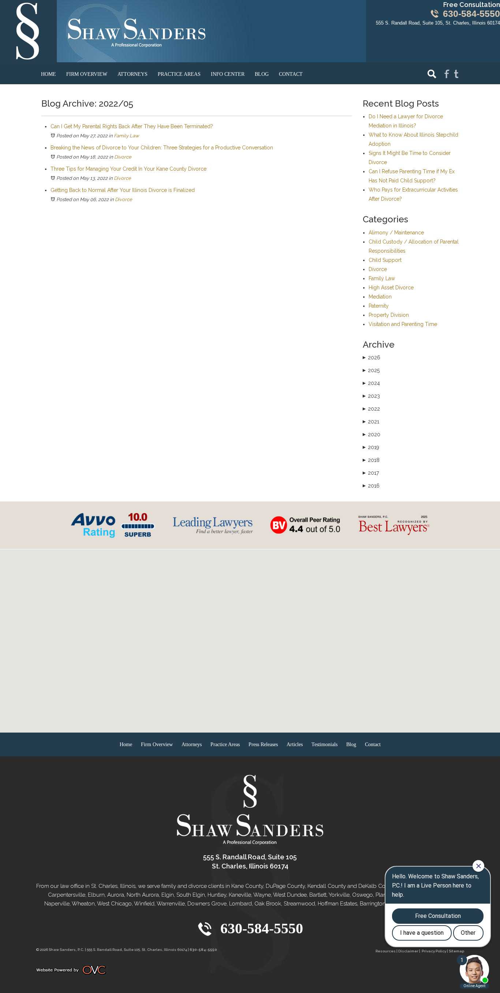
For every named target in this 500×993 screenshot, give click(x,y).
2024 (371, 383)
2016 (371, 486)
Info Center (228, 74)
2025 (371, 370)
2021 (371, 422)
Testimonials (324, 744)
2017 (371, 473)
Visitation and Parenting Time (403, 324)
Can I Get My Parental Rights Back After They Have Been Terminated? (132, 126)
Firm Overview (86, 74)
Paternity (379, 306)
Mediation (380, 297)
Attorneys (132, 74)
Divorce (122, 157)
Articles (295, 744)
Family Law (126, 135)
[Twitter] (456, 73)
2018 (371, 460)
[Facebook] (447, 73)
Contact (291, 74)
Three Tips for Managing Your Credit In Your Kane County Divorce (128, 169)
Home (48, 74)
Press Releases (263, 744)
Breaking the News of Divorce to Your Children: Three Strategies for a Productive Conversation (162, 148)
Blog (262, 74)
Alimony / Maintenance (396, 233)
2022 (371, 409)
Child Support (385, 260)
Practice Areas (179, 74)
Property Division (389, 315)
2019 (371, 447)
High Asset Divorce (391, 287)
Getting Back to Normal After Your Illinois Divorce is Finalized (123, 190)
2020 (371, 434)
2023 (371, 396)
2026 (371, 357)
